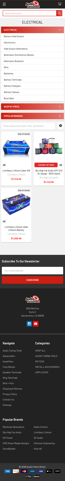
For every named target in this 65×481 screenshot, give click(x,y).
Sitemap (7, 404)
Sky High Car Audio (12, 432)
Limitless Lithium (43, 432)
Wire (6, 67)
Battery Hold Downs (14, 36)
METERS (39, 361)
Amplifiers (8, 361)
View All (38, 448)
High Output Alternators (16, 48)
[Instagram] (29, 324)
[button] (60, 125)
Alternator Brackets (14, 61)
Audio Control (40, 426)
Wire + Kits (8, 383)
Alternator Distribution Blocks (19, 54)
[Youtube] (35, 324)
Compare (4, 165)
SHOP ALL (40, 350)
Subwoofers (9, 355)
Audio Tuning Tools (12, 350)
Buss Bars (9, 98)
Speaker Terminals (12, 372)
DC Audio (38, 437)
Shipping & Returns (12, 388)
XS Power (8, 437)
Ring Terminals (10, 377)
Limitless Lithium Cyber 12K (16, 170)
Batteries (8, 73)
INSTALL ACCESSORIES (47, 366)
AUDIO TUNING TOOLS (46, 355)
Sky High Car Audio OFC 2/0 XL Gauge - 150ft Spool (48, 172)
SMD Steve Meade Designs (16, 443)
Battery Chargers (12, 85)
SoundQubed (9, 448)
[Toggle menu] (4, 4)
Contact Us (8, 399)
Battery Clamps (11, 92)
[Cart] (60, 4)
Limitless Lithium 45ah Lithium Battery (16, 228)
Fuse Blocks (9, 366)
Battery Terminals (13, 79)
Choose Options (46, 165)
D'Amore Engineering (44, 443)
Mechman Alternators (13, 426)
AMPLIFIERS (41, 372)
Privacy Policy (10, 394)
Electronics (9, 42)
